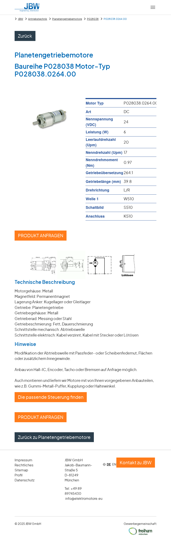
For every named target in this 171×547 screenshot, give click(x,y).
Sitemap (21, 470)
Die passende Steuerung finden (50, 397)
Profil (19, 475)
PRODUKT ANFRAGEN (40, 235)
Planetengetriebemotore (67, 18)
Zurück (25, 36)
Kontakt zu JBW (136, 462)
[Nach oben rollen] (161, 537)
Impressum (23, 460)
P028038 (93, 18)
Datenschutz (24, 480)
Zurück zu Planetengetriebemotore (54, 437)
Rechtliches (24, 465)
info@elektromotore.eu (83, 498)
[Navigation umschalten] (152, 7)
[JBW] (27, 7)
